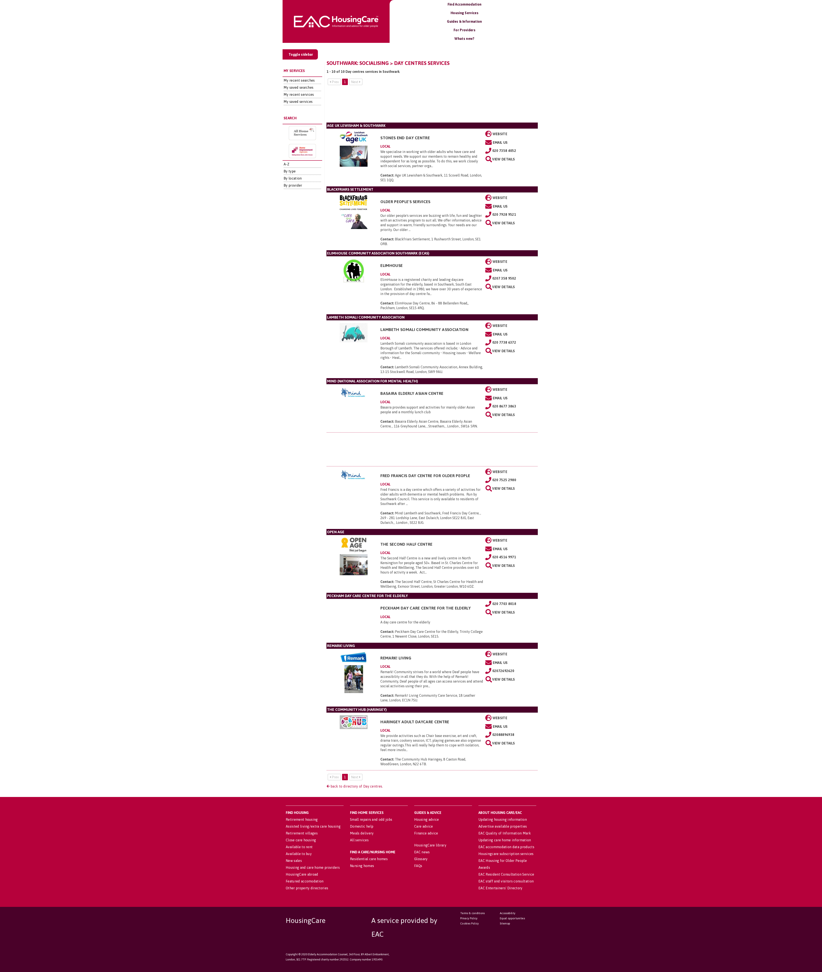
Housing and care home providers (313, 867)
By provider (293, 185)
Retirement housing (302, 819)
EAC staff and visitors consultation (506, 881)
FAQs (418, 866)
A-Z (286, 164)
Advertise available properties (502, 826)
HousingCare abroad (302, 874)
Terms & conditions (472, 913)
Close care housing (301, 840)
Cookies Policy (469, 923)
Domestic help (361, 826)
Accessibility (507, 913)
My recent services (299, 94)
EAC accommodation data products (506, 847)
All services (359, 840)
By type (290, 171)
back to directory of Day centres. (356, 786)
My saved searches (298, 87)
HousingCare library (430, 845)
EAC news (422, 852)
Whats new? (464, 38)
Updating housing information (502, 819)
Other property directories (307, 888)
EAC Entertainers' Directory (500, 888)
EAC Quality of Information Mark (504, 833)
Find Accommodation (465, 4)
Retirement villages (302, 833)
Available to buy (299, 854)
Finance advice (426, 833)
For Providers (464, 30)
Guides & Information (464, 21)
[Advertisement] (432, 105)
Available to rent (299, 847)
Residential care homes (369, 859)
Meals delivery (362, 833)
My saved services (298, 101)
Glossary (421, 859)
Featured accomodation (305, 881)
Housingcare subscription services (506, 854)
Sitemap (505, 923)
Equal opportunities (512, 918)
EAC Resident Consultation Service (506, 874)
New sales (294, 861)
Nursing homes (362, 866)
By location (293, 178)
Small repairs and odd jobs (371, 819)
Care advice (423, 826)
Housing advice (426, 819)
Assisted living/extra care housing (313, 826)
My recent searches (299, 80)
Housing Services (464, 13)
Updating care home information (504, 840)
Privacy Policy (468, 918)
